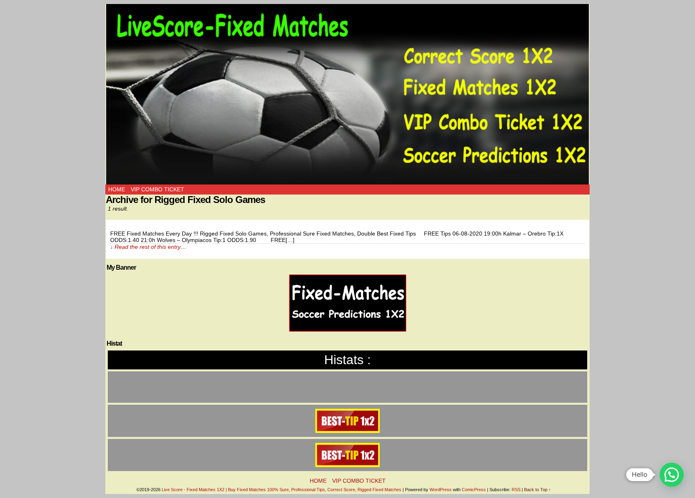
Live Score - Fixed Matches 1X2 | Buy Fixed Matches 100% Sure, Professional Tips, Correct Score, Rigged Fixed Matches (281, 489)
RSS (516, 489)
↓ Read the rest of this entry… (148, 247)
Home (116, 189)
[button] (672, 475)
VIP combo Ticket (157, 189)
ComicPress (474, 489)
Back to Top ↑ (537, 489)
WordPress (441, 489)
